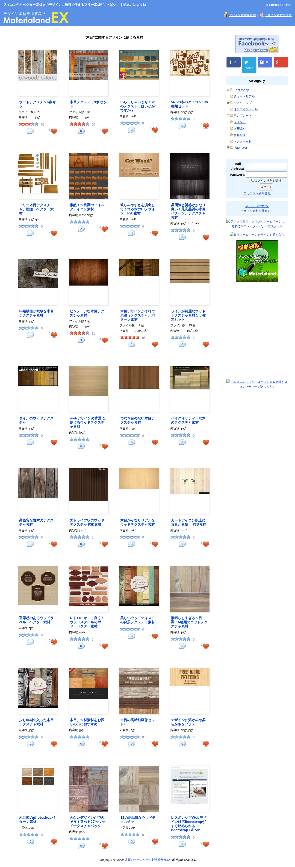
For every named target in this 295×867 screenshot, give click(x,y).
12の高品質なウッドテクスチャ (138, 819)
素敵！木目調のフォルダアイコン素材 (87, 206)
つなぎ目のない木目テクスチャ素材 (137, 420)
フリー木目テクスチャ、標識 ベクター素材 (36, 208)
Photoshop (241, 90)
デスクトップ (243, 103)
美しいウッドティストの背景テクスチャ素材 (137, 619)
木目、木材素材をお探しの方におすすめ (87, 721)
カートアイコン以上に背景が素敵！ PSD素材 (188, 522)
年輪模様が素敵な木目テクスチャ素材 (36, 313)
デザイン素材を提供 (242, 15)
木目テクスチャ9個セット (88, 103)
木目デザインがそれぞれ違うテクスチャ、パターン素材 (137, 315)
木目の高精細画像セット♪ (137, 721)
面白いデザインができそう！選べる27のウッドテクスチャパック (87, 821)
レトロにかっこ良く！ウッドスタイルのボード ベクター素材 (87, 621)
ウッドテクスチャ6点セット (37, 103)
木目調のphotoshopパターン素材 (37, 819)
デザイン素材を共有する (257, 211)
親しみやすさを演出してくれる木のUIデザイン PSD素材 (137, 208)
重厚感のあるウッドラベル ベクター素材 (36, 619)
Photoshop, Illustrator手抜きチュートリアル (257, 307)
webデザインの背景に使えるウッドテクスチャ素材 (87, 422)
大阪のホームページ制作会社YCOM (257, 354)
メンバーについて (257, 206)
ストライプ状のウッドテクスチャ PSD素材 (87, 522)
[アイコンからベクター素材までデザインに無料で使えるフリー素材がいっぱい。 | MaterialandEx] (36, 21)
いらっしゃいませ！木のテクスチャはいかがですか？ (137, 105)
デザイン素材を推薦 (278, 15)
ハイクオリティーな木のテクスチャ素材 (188, 420)
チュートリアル (244, 96)
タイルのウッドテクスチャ (36, 420)
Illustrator (240, 147)
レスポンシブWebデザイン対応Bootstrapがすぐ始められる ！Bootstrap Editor (188, 823)
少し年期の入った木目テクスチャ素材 (36, 721)
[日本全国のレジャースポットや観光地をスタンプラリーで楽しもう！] (257, 384)
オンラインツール (246, 109)
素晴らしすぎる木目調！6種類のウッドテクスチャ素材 (189, 621)
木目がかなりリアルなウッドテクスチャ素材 (137, 522)
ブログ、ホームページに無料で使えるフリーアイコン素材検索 (257, 261)
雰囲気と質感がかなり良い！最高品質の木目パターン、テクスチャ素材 (188, 211)
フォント (240, 122)
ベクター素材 (243, 141)
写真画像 (240, 135)
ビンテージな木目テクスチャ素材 (87, 313)
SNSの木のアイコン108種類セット (189, 103)
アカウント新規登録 (257, 193)
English (287, 5)
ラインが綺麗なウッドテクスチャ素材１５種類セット (188, 315)
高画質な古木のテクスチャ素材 (36, 522)
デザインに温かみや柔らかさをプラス (188, 721)
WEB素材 (240, 128)
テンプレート (243, 115)
